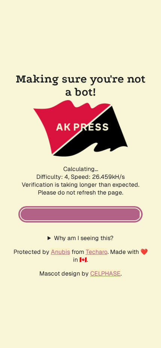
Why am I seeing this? (83, 238)
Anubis (60, 252)
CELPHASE (105, 273)
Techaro (96, 252)
